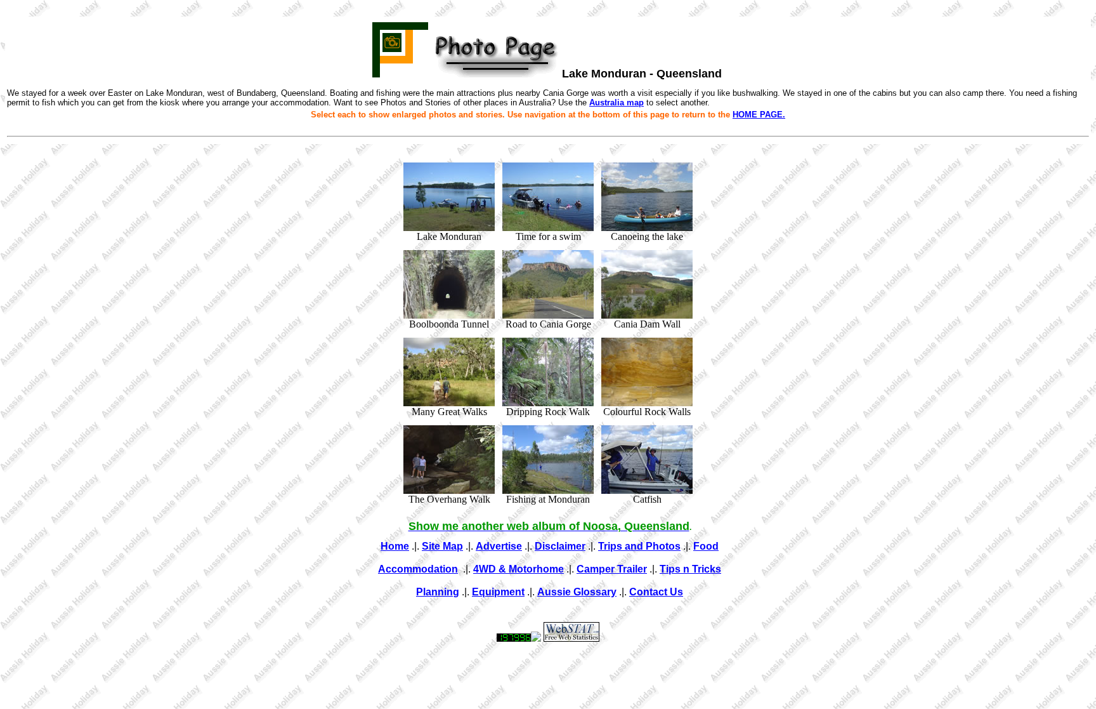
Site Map (442, 546)
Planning (437, 591)
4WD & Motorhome (518, 569)
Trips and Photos (639, 546)
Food (706, 546)
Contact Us (656, 591)
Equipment (498, 591)
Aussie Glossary (576, 591)
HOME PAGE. (759, 114)
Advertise (499, 546)
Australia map (616, 102)
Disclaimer (560, 546)
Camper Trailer (612, 569)
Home (395, 546)
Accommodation (418, 569)
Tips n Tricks (690, 569)
